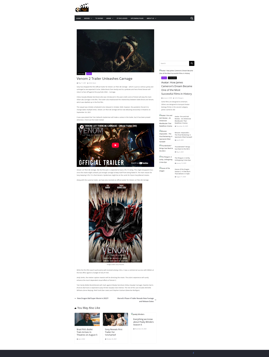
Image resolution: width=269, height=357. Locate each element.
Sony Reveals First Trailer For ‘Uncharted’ (113, 332)
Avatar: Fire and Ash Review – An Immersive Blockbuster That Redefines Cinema (183, 119)
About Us (150, 18)
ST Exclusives (122, 18)
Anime (108, 18)
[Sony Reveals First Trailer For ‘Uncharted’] (115, 314)
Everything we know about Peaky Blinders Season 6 (143, 322)
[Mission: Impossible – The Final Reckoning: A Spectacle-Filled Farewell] (166, 136)
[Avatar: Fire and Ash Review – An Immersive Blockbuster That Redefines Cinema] (166, 121)
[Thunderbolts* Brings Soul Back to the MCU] (166, 149)
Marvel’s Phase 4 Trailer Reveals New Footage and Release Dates (135, 300)
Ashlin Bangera (179, 98)
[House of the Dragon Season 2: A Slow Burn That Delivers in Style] (166, 173)
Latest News (81, 73)
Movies (87, 18)
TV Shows (99, 18)
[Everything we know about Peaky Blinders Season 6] (137, 314)
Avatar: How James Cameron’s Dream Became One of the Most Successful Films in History (176, 88)
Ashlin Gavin (92, 83)
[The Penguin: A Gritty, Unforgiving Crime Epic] (166, 161)
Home (78, 18)
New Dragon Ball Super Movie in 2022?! (92, 298)
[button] (91, 18)
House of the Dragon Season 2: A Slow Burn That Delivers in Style (182, 171)
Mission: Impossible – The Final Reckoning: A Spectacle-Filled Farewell (183, 135)
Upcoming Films (137, 18)
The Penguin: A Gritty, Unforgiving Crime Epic (183, 159)
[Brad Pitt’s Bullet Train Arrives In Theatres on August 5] (87, 314)
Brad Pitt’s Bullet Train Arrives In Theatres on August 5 (87, 332)
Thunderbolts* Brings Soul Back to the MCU (182, 148)
